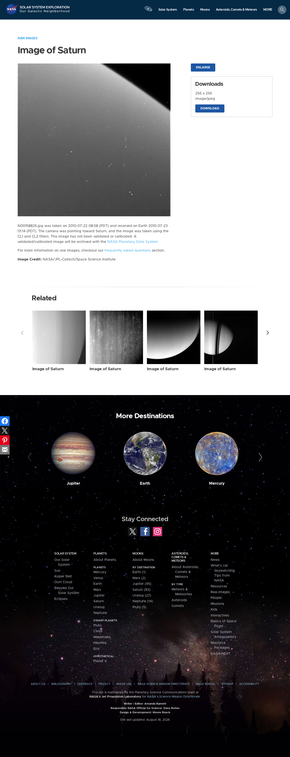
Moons (137, 553)
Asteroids (179, 600)
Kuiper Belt (63, 576)
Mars (97, 589)
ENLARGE (203, 67)
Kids (214, 609)
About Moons (143, 559)
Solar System (65, 553)
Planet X (100, 661)
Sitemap (227, 684)
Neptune (100, 613)
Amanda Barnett (155, 703)
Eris (96, 648)
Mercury (217, 483)
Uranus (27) (141, 595)
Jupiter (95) (141, 583)
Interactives (220, 615)
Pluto (97, 625)
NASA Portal (205, 684)
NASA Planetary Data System (132, 241)
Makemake (102, 637)
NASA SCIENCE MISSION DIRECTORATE (164, 684)
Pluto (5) (139, 607)
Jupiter (73, 483)
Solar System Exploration (45, 6)
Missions (217, 603)
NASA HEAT (220, 653)
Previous (22, 333)
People (216, 597)
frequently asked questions (127, 250)
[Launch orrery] (148, 11)
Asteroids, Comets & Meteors (180, 557)
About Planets (104, 559)
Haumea (99, 642)
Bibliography (61, 684)
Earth (145, 483)
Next (268, 333)
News (215, 559)
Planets (100, 553)
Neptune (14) (142, 601)
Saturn (98, 601)
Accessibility (249, 684)
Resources (219, 586)
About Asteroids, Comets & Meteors (185, 572)
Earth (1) (139, 572)
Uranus (99, 607)
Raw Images (28, 38)
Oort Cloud (63, 582)
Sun (57, 570)
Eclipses (61, 599)
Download (209, 108)
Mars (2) (139, 578)
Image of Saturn (48, 369)
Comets (178, 606)
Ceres (98, 631)
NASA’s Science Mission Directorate (173, 696)
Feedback (84, 684)
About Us (38, 684)
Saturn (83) (141, 589)
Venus (98, 578)
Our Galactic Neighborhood (45, 12)
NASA (12, 9)
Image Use (124, 684)
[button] (268, 10)
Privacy (104, 684)
